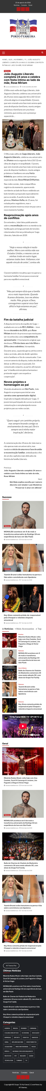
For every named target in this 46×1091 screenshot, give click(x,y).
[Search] (42, 53)
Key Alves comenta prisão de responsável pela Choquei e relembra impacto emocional (22, 617)
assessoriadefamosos (12, 87)
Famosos (7, 71)
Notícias (17, 5)
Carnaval (33, 1028)
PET (16, 1056)
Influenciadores (17, 1042)
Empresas (8, 1037)
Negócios (8, 1056)
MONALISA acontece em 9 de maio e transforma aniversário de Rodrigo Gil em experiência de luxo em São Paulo (22, 534)
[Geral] (27, 9)
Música (24, 668)
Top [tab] (39, 628)
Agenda (7, 1028)
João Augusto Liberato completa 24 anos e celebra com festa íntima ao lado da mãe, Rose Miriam (22, 472)
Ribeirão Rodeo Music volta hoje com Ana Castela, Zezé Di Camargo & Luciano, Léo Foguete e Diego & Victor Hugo (29, 641)
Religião (23, 1056)
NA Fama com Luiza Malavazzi (23, 1051)
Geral (30, 5)
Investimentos (31, 1042)
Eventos (20, 634)
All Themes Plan (11, 965)
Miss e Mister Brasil (22, 1046)
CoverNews (35, 1084)
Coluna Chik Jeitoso (12, 1033)
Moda (34, 1046)
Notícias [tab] (8, 628)
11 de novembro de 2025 (29, 87)
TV (26, 1060)
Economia (25, 1033)
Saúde (31, 1056)
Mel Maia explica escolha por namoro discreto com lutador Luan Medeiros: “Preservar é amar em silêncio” (26, 483)
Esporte (17, 1037)
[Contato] (23, 9)
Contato (24, 5)
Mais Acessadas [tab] (25, 628)
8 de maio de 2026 (26, 539)
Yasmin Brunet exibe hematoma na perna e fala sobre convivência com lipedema (21, 1008)
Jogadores (8, 1046)
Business (24, 1028)
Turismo (19, 1060)
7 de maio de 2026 (26, 580)
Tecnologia (9, 1060)
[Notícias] (19, 9)
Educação (35, 1033)
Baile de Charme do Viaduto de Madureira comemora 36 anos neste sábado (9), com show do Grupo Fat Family (21, 865)
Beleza (15, 1028)
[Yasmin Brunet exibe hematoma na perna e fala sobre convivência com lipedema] (23, 558)
